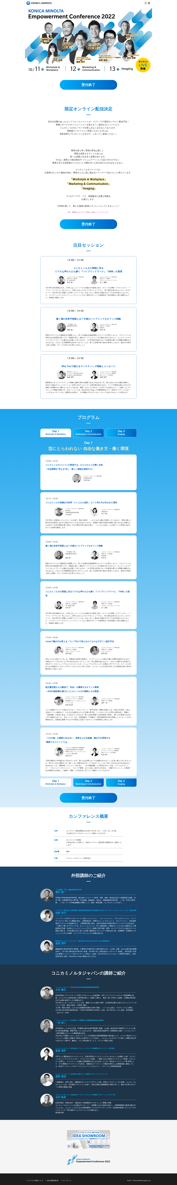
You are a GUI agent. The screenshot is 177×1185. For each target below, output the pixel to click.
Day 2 (88, 432)
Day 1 (56, 432)
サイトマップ (66, 1180)
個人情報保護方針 (53, 1180)
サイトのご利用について (35, 1180)
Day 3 (121, 432)
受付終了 (88, 85)
